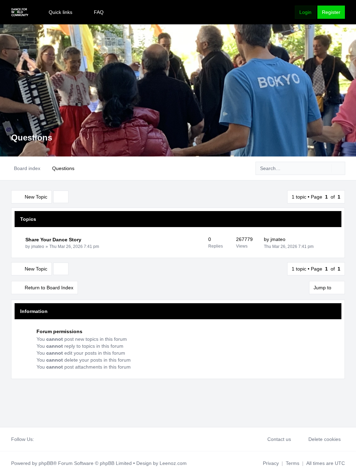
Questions (31, 137)
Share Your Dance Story (53, 239)
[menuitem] (57, 12)
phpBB (46, 463)
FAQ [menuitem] (99, 12)
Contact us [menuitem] (279, 439)
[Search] (325, 168)
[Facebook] (38, 439)
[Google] (55, 439)
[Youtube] (49, 439)
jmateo (37, 246)
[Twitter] (43, 439)
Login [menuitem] (305, 12)
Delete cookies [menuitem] (324, 439)
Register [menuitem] (331, 12)
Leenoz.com (173, 463)
